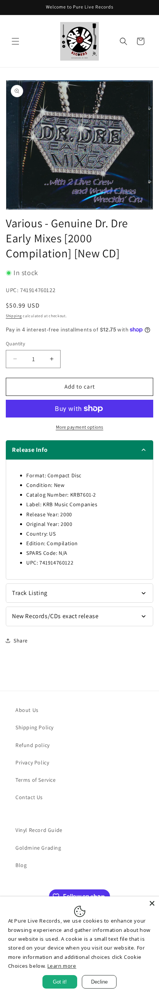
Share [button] (21, 640)
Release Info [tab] (29, 450)
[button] (15, 41)
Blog (21, 865)
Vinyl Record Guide (39, 830)
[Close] (152, 903)
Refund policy (32, 745)
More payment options (79, 427)
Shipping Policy (34, 727)
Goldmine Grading (38, 847)
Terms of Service (35, 779)
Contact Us (29, 797)
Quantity (15, 343)
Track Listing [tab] (29, 593)
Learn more (61, 965)
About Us (27, 710)
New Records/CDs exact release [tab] (55, 616)
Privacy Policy (32, 762)
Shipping (14, 315)
